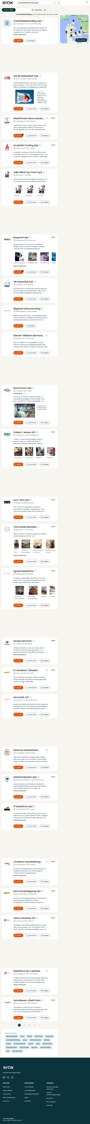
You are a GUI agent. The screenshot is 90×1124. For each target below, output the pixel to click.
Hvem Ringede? (51, 1102)
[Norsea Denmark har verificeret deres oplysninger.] (33, 641)
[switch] (44, 10)
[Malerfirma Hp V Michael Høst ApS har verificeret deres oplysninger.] (47, 971)
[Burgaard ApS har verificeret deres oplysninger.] (30, 237)
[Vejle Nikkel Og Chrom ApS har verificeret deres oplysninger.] (44, 172)
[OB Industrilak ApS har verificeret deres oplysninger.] (35, 282)
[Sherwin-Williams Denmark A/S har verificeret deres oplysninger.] (47, 335)
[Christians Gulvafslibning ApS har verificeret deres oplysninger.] (47, 862)
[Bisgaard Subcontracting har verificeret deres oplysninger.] (42, 308)
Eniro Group (6, 1087)
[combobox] (35, 3)
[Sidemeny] (87, 2)
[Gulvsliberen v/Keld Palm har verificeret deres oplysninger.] (42, 1000)
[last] (50, 1025)
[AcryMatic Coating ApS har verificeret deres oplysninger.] (40, 145)
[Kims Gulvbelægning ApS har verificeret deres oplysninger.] (42, 891)
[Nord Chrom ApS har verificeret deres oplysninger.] (33, 388)
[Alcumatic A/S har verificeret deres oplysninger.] (30, 697)
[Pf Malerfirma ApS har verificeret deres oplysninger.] (34, 806)
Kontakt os (6, 1101)
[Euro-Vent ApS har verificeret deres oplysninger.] (31, 500)
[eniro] (7, 2)
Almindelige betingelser (32, 1094)
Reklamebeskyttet (19, 35)
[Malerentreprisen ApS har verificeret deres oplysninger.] (38, 777)
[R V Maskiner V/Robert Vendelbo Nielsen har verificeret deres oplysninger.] (47, 670)
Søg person (49, 1098)
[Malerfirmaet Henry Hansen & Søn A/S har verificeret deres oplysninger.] (47, 118)
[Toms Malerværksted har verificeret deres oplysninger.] (38, 527)
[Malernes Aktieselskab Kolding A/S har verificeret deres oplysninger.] (47, 750)
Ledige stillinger (7, 1090)
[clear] (54, 3)
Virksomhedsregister (9, 1097)
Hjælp (26, 1097)
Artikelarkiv (28, 1101)
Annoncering (7, 1094)
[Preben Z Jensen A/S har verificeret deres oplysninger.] (37, 432)
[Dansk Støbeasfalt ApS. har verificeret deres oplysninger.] (40, 76)
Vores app (49, 1105)
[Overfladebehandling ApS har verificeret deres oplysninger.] (43, 21)
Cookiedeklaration (30, 1090)
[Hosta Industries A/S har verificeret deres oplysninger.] (37, 918)
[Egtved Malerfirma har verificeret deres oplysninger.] (35, 571)
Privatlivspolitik (29, 1087)
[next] (45, 1025)
